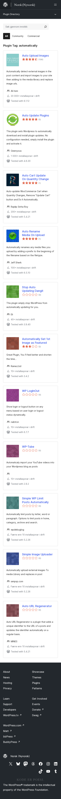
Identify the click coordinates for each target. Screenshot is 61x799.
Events (36, 704)
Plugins (36, 682)
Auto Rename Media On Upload (33, 233)
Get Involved (39, 698)
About (6, 671)
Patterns (37, 688)
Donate (38, 709)
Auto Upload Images (35, 55)
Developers (9, 709)
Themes (36, 677)
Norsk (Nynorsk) (20, 756)
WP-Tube (28, 446)
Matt (7, 731)
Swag (37, 715)
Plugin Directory (11, 14)
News (6, 677)
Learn (6, 698)
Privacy (7, 688)
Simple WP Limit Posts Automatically (35, 500)
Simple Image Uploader (37, 554)
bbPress (9, 736)
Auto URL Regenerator (37, 606)
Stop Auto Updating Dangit (32, 289)
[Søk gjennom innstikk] (45, 27)
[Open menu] (56, 4)
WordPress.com (13, 725)
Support (7, 704)
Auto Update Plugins (35, 115)
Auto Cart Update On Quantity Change (35, 177)
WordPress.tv (12, 715)
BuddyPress (11, 742)
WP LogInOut (30, 390)
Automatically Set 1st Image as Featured (36, 340)
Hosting (7, 682)
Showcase (38, 671)
